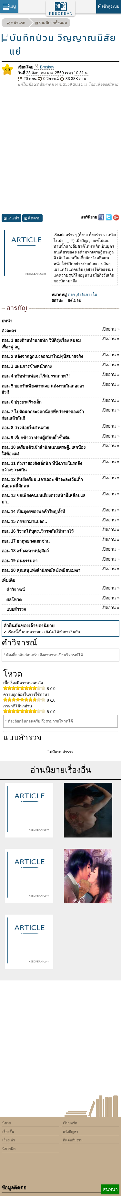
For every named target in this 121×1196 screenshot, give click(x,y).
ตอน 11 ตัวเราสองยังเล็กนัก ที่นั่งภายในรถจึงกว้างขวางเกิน (60, 465)
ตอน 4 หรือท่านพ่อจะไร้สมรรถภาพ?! (60, 375)
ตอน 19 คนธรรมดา (60, 560)
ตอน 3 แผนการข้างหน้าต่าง (60, 365)
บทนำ (7, 320)
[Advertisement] (60, 151)
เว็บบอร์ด (70, 1123)
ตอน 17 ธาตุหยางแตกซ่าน (60, 540)
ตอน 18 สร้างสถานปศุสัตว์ (60, 550)
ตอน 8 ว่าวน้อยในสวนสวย (60, 427)
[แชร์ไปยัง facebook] (102, 217)
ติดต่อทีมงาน (73, 1140)
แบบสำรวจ (62, 608)
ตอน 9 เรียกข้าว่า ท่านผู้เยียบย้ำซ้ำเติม (60, 437)
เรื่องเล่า (8, 1140)
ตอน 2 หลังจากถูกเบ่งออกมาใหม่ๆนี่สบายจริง (60, 355)
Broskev (46, 67)
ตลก (71, 294)
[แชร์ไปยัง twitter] (109, 217)
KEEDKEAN (61, 13)
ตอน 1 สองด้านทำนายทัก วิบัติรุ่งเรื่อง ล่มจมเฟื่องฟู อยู (60, 342)
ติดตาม (34, 218)
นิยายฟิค (8, 1149)
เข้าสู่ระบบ (110, 6)
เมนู (12, 6)
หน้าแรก (18, 23)
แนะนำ (13, 218)
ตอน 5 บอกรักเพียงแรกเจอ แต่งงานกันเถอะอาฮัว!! (60, 388)
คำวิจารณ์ (62, 589)
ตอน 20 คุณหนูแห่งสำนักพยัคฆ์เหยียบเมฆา (60, 569)
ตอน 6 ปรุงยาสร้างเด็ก (60, 401)
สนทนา (110, 1189)
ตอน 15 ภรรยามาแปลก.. (60, 521)
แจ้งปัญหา (70, 1132)
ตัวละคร (60, 330)
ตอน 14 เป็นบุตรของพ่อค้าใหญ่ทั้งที (60, 511)
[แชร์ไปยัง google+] (116, 217)
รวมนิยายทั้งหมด (53, 23)
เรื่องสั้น (8, 1132)
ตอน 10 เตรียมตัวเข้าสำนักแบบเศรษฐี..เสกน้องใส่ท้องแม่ (60, 449)
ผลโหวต (62, 599)
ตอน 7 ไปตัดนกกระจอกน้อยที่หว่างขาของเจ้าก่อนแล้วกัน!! (60, 414)
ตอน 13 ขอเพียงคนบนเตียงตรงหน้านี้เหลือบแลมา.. (60, 498)
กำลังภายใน (87, 294)
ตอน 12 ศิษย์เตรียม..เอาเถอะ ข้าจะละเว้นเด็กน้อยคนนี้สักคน (60, 481)
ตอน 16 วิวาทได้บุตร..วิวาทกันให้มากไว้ (60, 530)
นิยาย (6, 1123)
